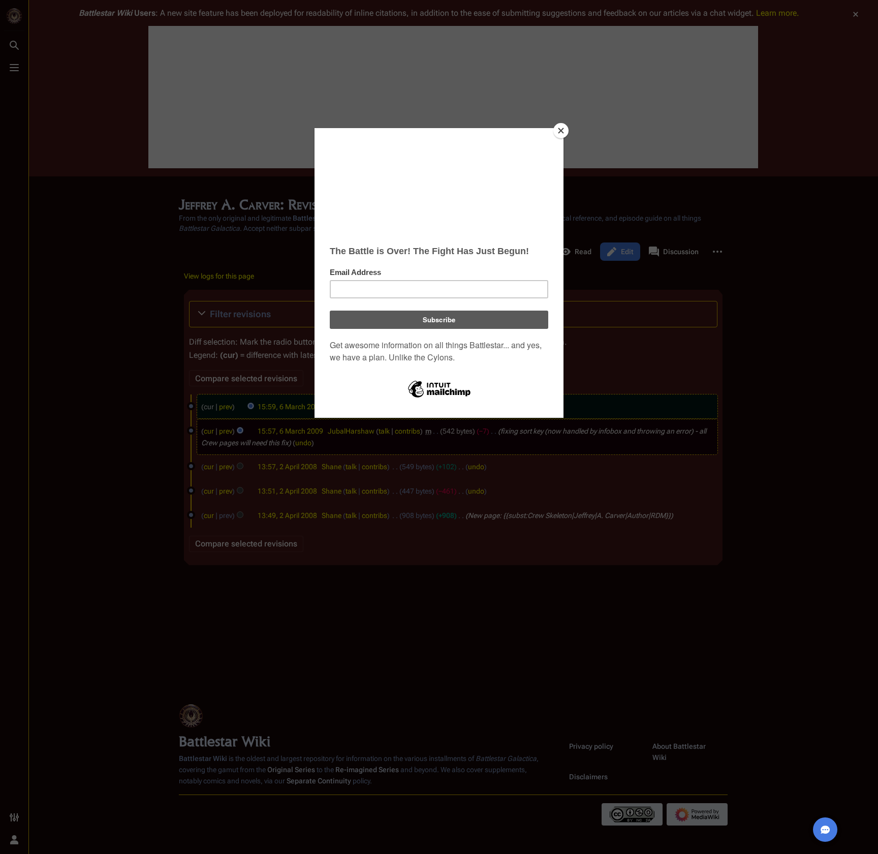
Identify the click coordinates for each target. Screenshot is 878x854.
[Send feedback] (825, 829)
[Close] (561, 130)
